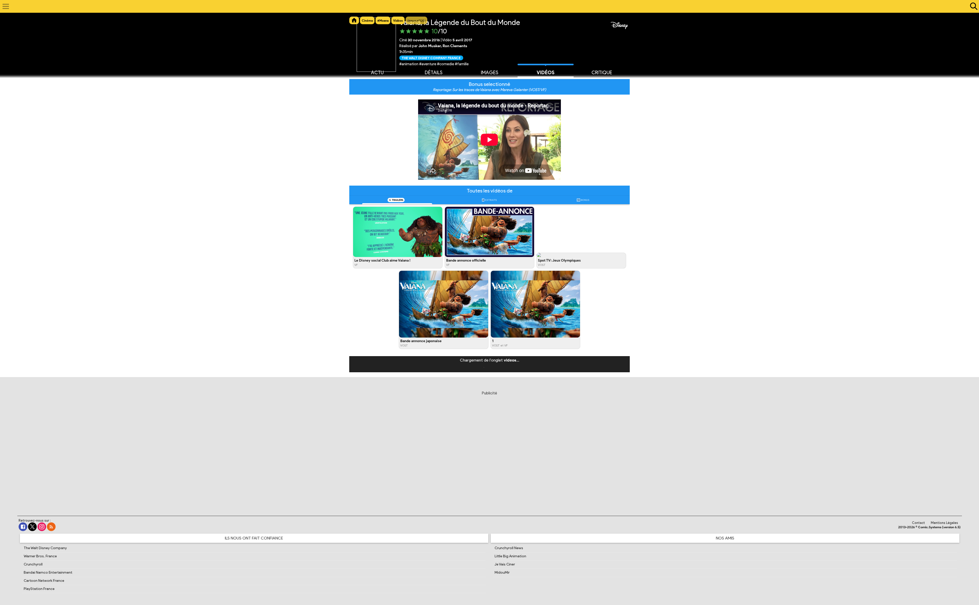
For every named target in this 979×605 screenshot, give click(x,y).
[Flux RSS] (51, 526)
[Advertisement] (489, 447)
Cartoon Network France (44, 580)
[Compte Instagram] (41, 526)
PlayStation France (39, 589)
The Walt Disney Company (45, 548)
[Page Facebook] (23, 526)
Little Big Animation (510, 556)
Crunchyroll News (509, 548)
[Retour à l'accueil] (487, 6)
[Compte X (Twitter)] (32, 526)
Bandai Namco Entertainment (48, 572)
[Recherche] (973, 6)
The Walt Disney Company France (431, 58)
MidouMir (502, 572)
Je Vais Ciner (505, 564)
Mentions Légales (944, 523)
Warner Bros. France (40, 556)
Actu (377, 72)
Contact (918, 523)
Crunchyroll (33, 564)
